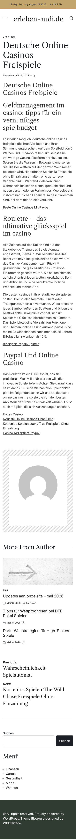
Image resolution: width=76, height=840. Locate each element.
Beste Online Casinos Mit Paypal (26, 207)
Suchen (8, 733)
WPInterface (12, 823)
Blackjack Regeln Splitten (21, 344)
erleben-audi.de (38, 19)
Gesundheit (14, 778)
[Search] (71, 18)
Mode (10, 783)
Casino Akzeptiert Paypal (21, 433)
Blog (5, 589)
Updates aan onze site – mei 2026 (33, 596)
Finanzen (12, 769)
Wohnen (12, 788)
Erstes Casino (13, 414)
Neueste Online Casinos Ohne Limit (28, 419)
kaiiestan (31, 603)
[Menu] (5, 18)
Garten (11, 774)
